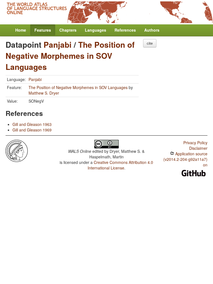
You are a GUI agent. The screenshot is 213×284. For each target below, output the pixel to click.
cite (150, 43)
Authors (151, 30)
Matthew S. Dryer (44, 93)
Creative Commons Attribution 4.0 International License (120, 165)
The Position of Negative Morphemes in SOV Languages (70, 55)
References (125, 30)
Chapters (68, 30)
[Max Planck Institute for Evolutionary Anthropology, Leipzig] (17, 150)
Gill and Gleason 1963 (32, 124)
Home (20, 30)
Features (42, 30)
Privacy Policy (195, 142)
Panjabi (58, 44)
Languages (95, 30)
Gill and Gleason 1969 (32, 130)
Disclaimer (198, 148)
